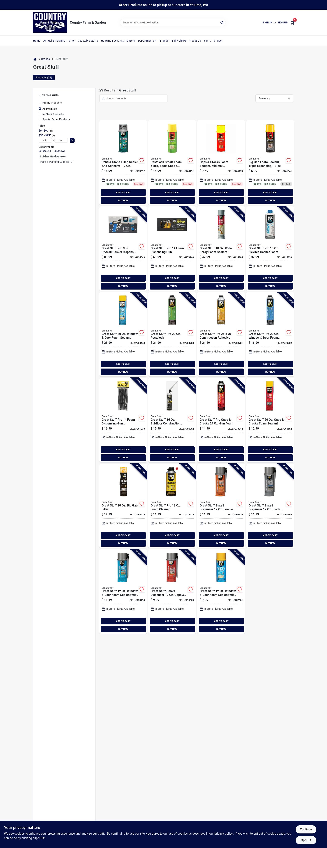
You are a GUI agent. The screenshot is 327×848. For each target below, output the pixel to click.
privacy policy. (223, 833)
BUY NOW (123, 200)
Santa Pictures (213, 40)
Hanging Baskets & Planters (118, 40)
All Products (49, 109)
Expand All (59, 151)
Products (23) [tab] (44, 77)
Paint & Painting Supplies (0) (56, 161)
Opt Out (306, 840)
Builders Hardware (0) (53, 156)
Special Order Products (56, 119)
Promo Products (52, 103)
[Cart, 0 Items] (292, 23)
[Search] (222, 22)
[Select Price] (72, 140)
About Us (195, 40)
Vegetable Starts (88, 40)
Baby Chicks (179, 40)
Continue (306, 829)
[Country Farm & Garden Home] (50, 22)
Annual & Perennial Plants (59, 40)
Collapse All (45, 151)
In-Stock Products (53, 114)
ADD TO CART (123, 192)
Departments (146, 40)
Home (36, 40)
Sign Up (282, 22)
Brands (164, 40)
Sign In (267, 22)
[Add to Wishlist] (142, 160)
